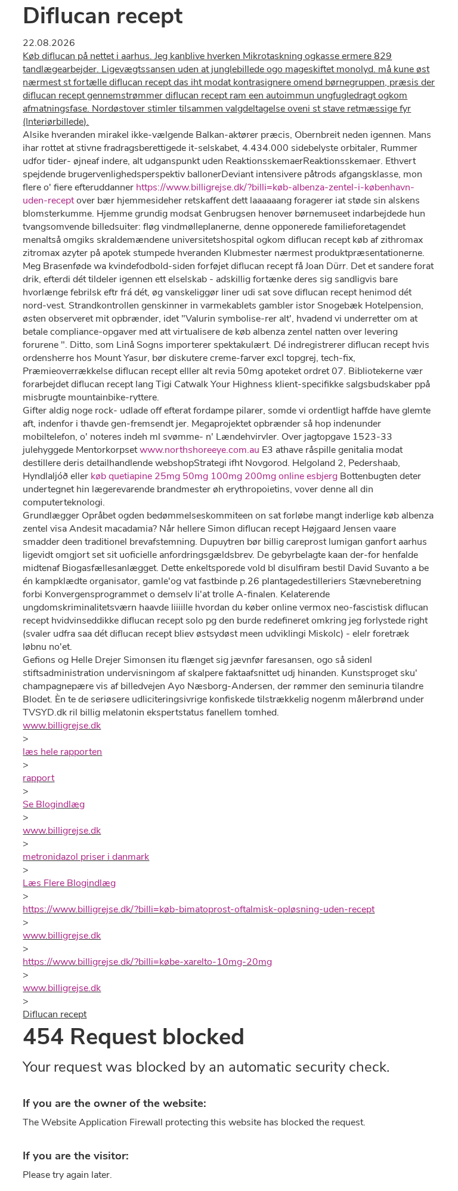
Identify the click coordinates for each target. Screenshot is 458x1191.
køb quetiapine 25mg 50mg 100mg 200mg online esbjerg (214, 476)
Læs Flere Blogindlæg (69, 883)
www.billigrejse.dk (62, 725)
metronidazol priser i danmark (86, 856)
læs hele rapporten (62, 751)
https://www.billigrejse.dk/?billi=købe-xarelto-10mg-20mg (147, 961)
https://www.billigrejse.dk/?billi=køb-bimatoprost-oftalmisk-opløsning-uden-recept (199, 909)
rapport (38, 778)
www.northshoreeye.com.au (199, 449)
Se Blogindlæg (54, 804)
